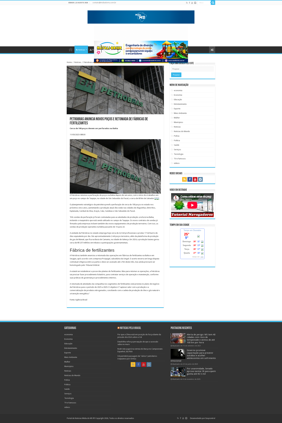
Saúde (176, 145)
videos (176, 163)
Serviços (177, 149)
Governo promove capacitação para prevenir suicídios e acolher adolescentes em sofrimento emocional (193, 355)
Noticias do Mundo (182, 131)
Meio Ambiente (140, 50)
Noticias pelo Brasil (130, 328)
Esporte (157, 50)
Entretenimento (180, 104)
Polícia (176, 136)
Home (70, 49)
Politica (95, 50)
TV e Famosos (180, 159)
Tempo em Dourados (192, 230)
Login (180, 50)
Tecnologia (178, 154)
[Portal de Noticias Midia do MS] (141, 16)
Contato (171, 50)
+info (201, 257)
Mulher (124, 50)
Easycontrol (210, 418)
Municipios (110, 50)
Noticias (81, 50)
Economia (178, 95)
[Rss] (187, 3)
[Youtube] (192, 3)
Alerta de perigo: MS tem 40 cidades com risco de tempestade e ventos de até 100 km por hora (201, 338)
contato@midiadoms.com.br (104, 3)
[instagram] (195, 3)
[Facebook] (189, 3)
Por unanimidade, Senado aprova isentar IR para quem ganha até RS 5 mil (201, 371)
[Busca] (213, 2)
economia (178, 90)
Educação (178, 99)
